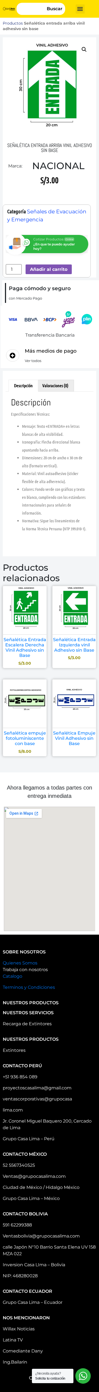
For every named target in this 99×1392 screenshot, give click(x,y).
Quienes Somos (20, 963)
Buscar (54, 8)
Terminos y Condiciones (29, 987)
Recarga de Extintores (27, 1023)
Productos (13, 23)
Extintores (14, 1050)
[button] (80, 9)
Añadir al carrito (48, 269)
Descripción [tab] (23, 385)
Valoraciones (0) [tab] (55, 385)
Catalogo (12, 976)
